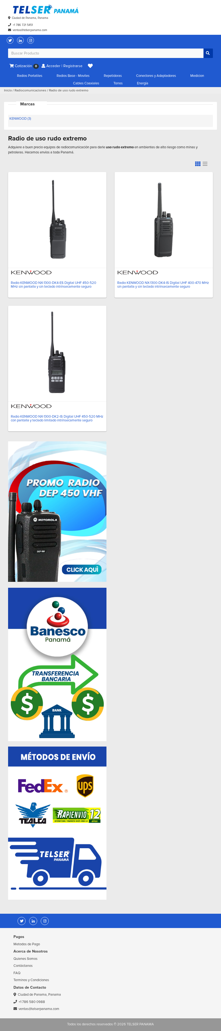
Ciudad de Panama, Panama (30, 18)
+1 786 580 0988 (32, 1002)
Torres (118, 83)
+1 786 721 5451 (23, 25)
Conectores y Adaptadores (156, 76)
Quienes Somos (25, 959)
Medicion (197, 76)
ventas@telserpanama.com (30, 30)
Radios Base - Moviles (73, 76)
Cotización (25, 66)
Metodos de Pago (26, 944)
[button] (90, 66)
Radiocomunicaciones (30, 90)
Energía (142, 83)
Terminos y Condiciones (31, 980)
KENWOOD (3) (20, 118)
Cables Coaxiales (86, 83)
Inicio (8, 90)
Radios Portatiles (29, 76)
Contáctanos (23, 966)
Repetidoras (113, 76)
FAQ (16, 973)
